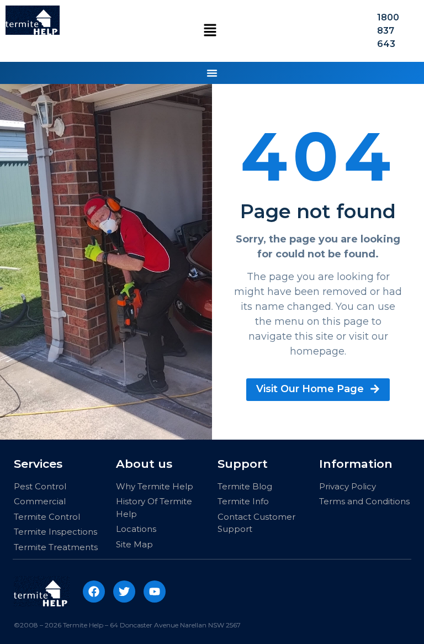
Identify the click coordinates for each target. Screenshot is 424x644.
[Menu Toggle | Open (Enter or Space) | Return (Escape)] (212, 72)
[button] (210, 31)
